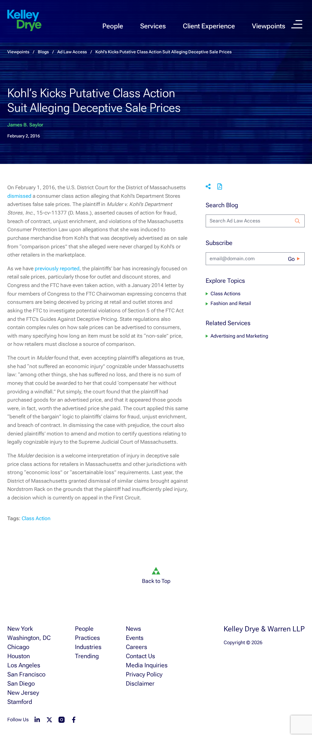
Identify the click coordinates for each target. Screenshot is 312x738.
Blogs (43, 51)
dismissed (19, 196)
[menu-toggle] (297, 24)
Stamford (19, 701)
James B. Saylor (25, 125)
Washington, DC (29, 637)
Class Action (36, 518)
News (133, 628)
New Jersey (23, 692)
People (112, 26)
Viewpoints (268, 26)
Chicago (18, 647)
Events (135, 637)
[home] (24, 21)
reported (70, 268)
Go (291, 259)
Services (153, 26)
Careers (136, 647)
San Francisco (26, 674)
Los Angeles (23, 665)
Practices (87, 637)
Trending (87, 656)
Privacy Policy (144, 674)
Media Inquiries (147, 665)
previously (46, 268)
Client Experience (209, 26)
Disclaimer (140, 683)
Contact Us (140, 656)
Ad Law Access (72, 51)
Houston (18, 656)
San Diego (21, 683)
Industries (88, 647)
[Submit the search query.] (297, 221)
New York (20, 628)
